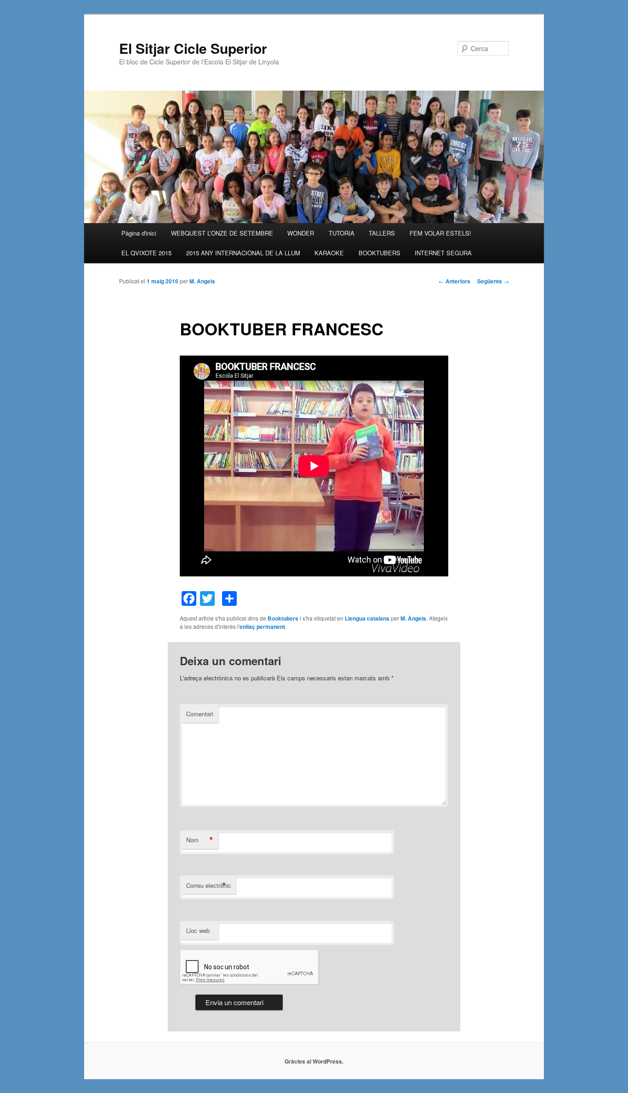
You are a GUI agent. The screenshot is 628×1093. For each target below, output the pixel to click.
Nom (199, 840)
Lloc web (198, 930)
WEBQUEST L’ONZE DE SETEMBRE (222, 233)
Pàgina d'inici (138, 233)
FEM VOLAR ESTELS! (440, 233)
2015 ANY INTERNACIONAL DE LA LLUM (243, 252)
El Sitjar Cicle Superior (193, 48)
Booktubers (283, 618)
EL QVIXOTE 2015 (146, 252)
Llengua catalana (367, 618)
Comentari (199, 713)
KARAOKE (329, 252)
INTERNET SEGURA (443, 252)
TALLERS (382, 233)
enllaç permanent (262, 626)
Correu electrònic (208, 885)
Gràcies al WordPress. (314, 1061)
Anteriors (454, 281)
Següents (493, 281)
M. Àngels (202, 281)
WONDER (300, 233)
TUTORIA (341, 233)
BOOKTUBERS (379, 252)
